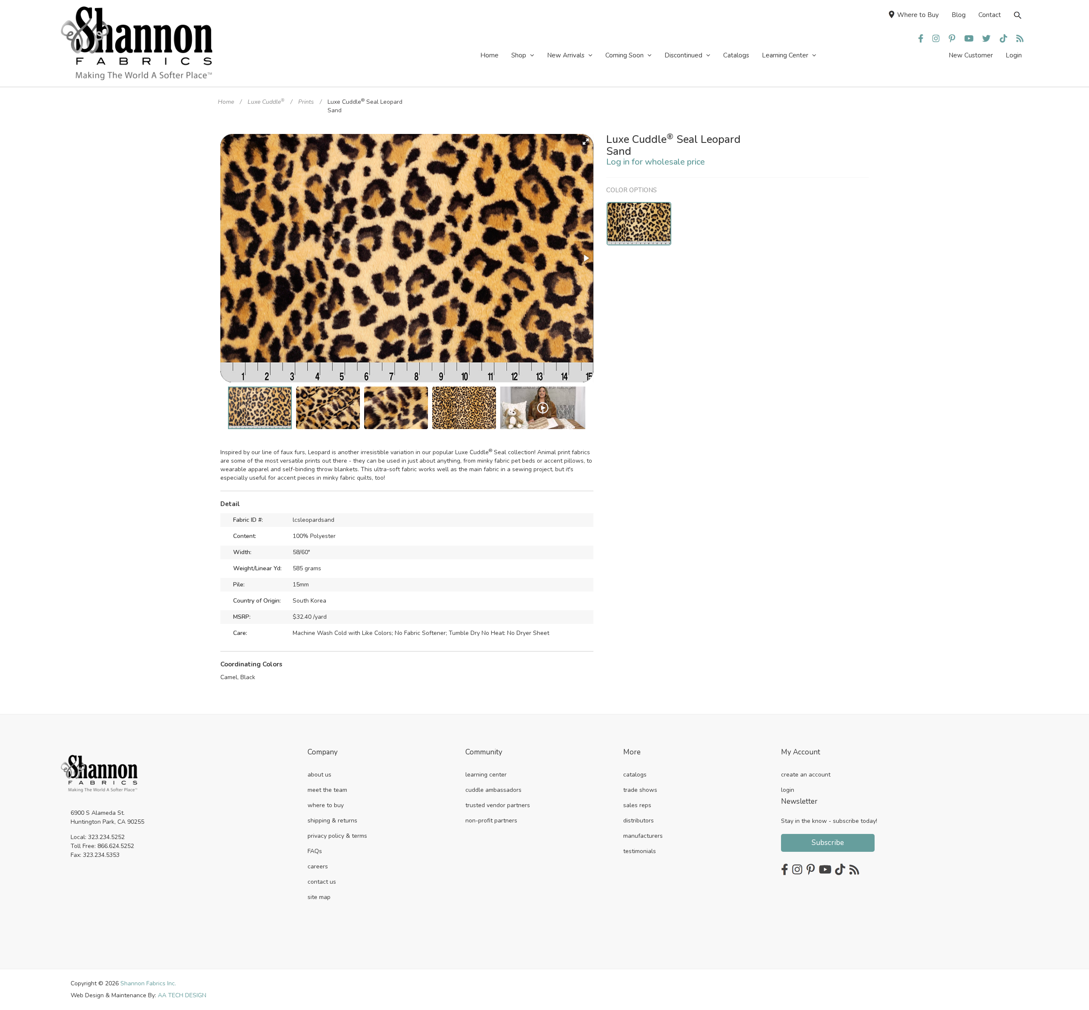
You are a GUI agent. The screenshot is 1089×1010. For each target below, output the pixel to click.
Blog (959, 15)
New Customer (971, 55)
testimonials (639, 851)
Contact (989, 15)
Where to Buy (918, 15)
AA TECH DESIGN (182, 995)
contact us (322, 882)
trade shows (640, 790)
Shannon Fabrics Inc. (148, 983)
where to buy (326, 805)
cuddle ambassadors (493, 790)
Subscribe (828, 843)
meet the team (327, 790)
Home (226, 102)
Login (1014, 55)
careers (318, 866)
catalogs (635, 775)
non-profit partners (491, 821)
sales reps (637, 805)
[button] (586, 141)
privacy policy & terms (337, 836)
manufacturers (643, 836)
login (787, 790)
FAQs (315, 851)
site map (319, 897)
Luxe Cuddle (266, 102)
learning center (486, 775)
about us (319, 775)
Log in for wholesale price (655, 162)
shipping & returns (332, 821)
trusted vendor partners (497, 805)
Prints (306, 102)
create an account (805, 775)
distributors (638, 821)
